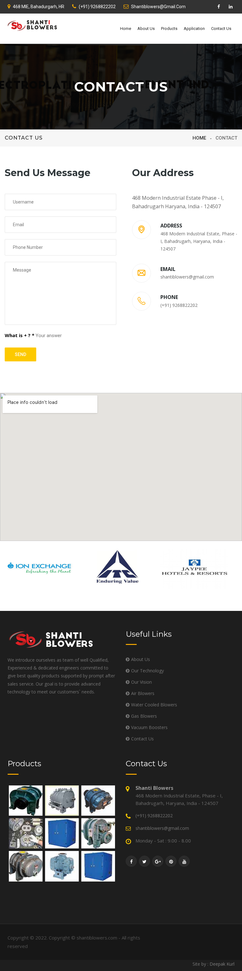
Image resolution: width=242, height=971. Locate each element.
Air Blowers (142, 693)
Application (194, 28)
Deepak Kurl (222, 964)
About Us (146, 28)
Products (169, 28)
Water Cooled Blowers (154, 705)
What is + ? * (19, 335)
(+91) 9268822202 (97, 6)
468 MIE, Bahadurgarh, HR (38, 6)
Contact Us (221, 28)
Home (125, 28)
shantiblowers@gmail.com (158, 6)
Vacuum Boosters (149, 727)
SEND (20, 354)
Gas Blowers (144, 716)
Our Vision (141, 682)
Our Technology (147, 671)
